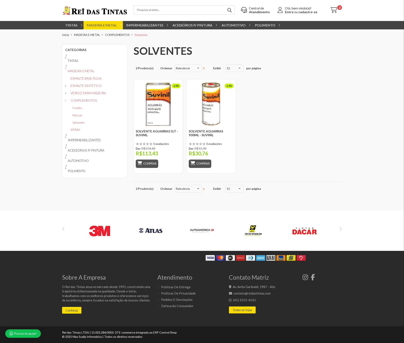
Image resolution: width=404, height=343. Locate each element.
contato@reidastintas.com (252, 293)
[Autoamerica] (202, 230)
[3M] (99, 230)
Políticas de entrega (175, 287)
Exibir (217, 68)
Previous (63, 229)
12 (228, 68)
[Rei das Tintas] (94, 10)
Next (341, 229)
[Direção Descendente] (204, 68)
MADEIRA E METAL (87, 35)
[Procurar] (230, 10)
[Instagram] (304, 278)
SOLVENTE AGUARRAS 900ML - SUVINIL (206, 133)
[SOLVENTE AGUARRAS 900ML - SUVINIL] (211, 103)
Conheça (72, 310)
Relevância (183, 68)
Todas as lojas (242, 310)
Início (65, 35)
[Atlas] (150, 230)
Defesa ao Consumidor (177, 306)
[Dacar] (304, 230)
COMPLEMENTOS (117, 35)
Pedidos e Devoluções (177, 299)
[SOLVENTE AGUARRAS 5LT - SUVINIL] (158, 103)
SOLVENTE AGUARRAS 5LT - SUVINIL (157, 133)
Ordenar (166, 68)
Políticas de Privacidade (178, 293)
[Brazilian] (253, 230)
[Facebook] (312, 278)
